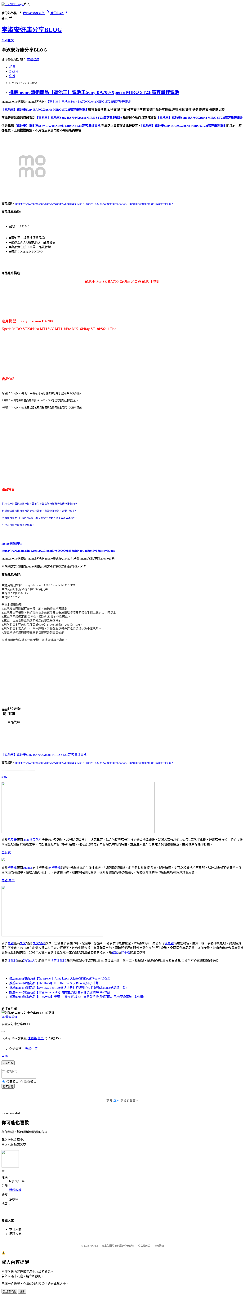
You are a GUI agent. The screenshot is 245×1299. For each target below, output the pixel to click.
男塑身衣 (55, 867)
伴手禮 (125, 952)
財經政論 (33, 59)
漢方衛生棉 (58, 960)
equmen (28, 867)
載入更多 (8, 1063)
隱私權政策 (144, 1245)
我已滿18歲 (9, 1291)
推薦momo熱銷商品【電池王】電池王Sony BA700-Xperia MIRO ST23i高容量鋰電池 (94, 92)
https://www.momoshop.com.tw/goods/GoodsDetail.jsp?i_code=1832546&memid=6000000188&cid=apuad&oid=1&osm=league (94, 203)
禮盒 (115, 952)
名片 (12, 76)
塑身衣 (6, 852)
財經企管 (31, 1049)
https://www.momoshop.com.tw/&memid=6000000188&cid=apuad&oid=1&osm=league (58, 550)
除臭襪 (12, 839)
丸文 (11, 880)
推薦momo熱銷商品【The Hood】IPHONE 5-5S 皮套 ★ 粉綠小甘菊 (54, 983)
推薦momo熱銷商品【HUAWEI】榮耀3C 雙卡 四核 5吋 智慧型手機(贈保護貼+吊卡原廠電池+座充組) (76, 996)
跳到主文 (8, 40)
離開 (22, 1291)
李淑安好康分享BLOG (32, 29)
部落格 (13, 71)
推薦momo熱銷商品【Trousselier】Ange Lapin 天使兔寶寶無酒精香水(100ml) (59, 978)
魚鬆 (5, 880)
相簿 (12, 67)
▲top (5, 1055)
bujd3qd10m (9, 1016)
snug (4, 776)
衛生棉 (12, 960)
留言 (41, 1038)
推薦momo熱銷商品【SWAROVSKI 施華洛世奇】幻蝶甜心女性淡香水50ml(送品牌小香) (68, 987)
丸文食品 (39, 943)
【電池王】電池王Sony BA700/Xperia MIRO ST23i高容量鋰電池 (88, 101)
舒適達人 (29, 960)
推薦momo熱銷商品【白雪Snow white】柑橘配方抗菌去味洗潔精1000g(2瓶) (59, 992)
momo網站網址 (12, 543)
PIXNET (94, 1245)
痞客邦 (32, 1038)
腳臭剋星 (35, 839)
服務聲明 (159, 1245)
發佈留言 (8, 1086)
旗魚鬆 (169, 943)
